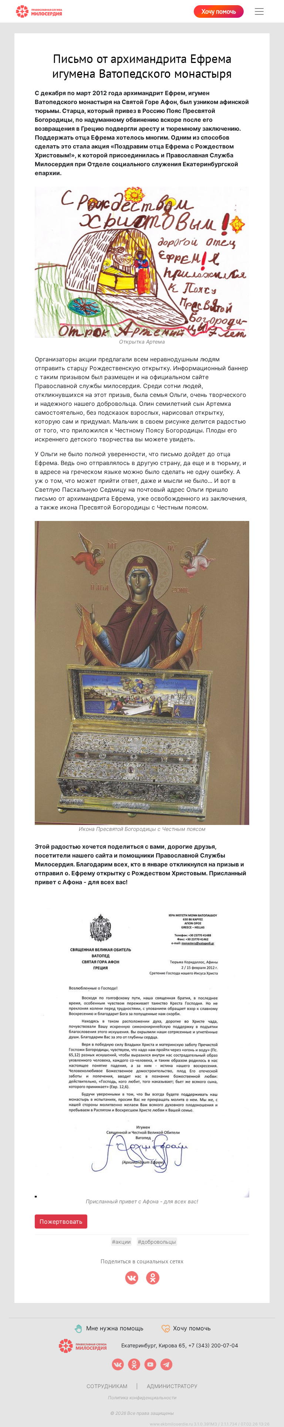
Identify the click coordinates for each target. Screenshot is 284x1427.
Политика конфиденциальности (142, 1397)
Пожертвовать (61, 1221)
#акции (121, 1242)
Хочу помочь (219, 12)
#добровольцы (157, 1242)
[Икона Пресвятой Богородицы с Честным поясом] (142, 673)
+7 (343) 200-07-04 (213, 1345)
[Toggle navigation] (259, 11)
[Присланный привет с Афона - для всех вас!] (142, 1046)
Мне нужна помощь (114, 1328)
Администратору (172, 1386)
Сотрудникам (107, 1386)
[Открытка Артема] (142, 262)
